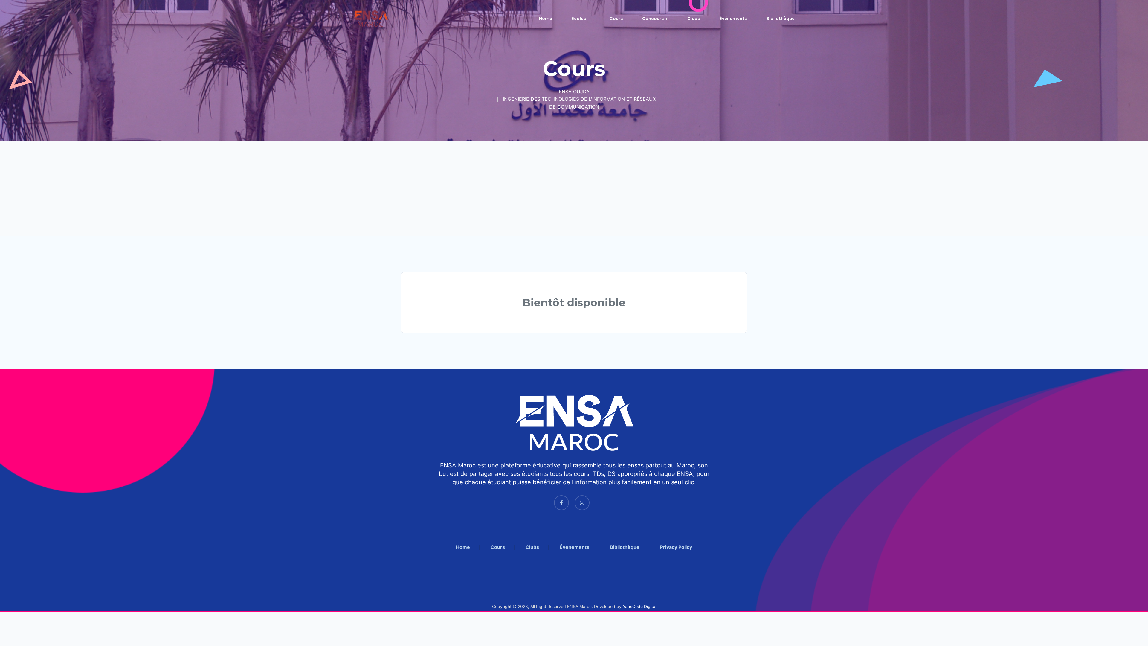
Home (545, 18)
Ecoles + (580, 18)
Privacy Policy (676, 547)
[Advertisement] (179, 188)
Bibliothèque (780, 18)
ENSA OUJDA (574, 92)
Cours (616, 18)
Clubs (693, 18)
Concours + (655, 18)
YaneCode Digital (639, 606)
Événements (733, 18)
